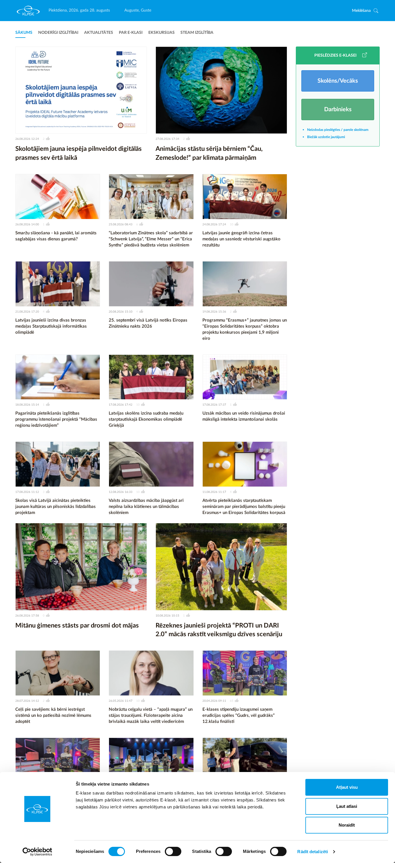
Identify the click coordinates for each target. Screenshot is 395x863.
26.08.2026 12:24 (27, 139)
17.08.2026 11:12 (27, 492)
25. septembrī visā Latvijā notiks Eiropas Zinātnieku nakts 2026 (148, 323)
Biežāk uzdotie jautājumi (326, 137)
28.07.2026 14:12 (27, 700)
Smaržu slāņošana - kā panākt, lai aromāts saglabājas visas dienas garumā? (56, 236)
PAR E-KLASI (131, 33)
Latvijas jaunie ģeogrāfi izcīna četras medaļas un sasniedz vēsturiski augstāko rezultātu (241, 239)
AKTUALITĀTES (98, 33)
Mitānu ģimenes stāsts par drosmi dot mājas (77, 625)
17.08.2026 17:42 (120, 404)
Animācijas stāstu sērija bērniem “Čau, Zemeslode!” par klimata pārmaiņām (209, 153)
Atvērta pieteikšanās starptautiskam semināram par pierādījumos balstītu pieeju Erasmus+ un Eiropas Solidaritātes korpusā (243, 506)
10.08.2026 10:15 (167, 615)
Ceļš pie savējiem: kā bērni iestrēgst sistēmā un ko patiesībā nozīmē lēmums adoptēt (53, 715)
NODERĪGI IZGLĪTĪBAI (58, 33)
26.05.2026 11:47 (120, 700)
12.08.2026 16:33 (120, 492)
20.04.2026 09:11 (214, 700)
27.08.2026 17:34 (167, 139)
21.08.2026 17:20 (27, 311)
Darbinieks (338, 109)
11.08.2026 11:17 (214, 492)
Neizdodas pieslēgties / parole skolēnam (337, 129)
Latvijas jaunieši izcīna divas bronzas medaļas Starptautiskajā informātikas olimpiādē (51, 326)
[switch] (173, 851)
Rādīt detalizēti (312, 851)
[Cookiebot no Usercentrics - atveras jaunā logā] (37, 851)
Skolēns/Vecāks (338, 81)
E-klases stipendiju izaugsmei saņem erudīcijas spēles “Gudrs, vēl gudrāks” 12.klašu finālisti (238, 715)
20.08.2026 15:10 (120, 311)
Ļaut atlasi (346, 806)
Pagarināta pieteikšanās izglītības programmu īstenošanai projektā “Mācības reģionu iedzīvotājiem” (56, 419)
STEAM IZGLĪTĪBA (196, 33)
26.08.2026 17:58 (27, 615)
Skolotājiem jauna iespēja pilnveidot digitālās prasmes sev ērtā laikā (78, 153)
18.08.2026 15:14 (27, 404)
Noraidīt (347, 825)
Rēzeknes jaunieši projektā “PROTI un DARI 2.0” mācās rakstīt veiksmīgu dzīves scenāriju (219, 630)
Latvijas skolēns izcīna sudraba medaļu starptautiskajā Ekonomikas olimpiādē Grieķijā (146, 419)
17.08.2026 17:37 (214, 404)
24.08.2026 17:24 (214, 224)
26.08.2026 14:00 (27, 224)
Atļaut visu (347, 787)
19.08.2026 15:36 (214, 311)
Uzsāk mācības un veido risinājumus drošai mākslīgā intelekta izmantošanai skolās (243, 416)
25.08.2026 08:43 (120, 224)
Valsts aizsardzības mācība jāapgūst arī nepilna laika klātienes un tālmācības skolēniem (146, 506)
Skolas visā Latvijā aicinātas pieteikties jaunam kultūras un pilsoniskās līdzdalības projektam (55, 506)
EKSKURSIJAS (161, 33)
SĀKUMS (23, 33)
